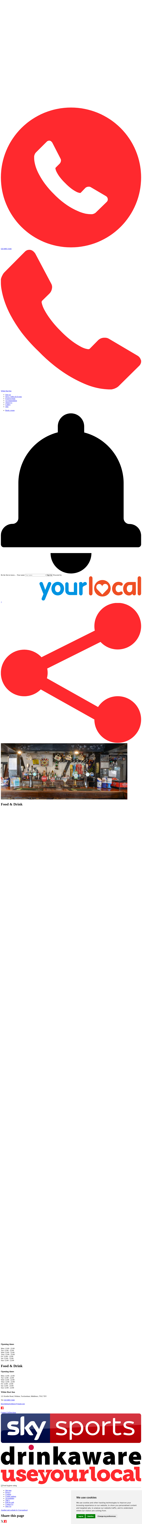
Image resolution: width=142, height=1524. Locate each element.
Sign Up (49, 575)
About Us (8, 403)
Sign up (8, 395)
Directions (12, 1412)
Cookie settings (10, 1496)
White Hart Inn (6, 391)
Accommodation (11, 401)
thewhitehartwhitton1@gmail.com (13, 1404)
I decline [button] (90, 1516)
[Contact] (71, 106)
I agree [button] (80, 1516)
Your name (21, 575)
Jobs (6, 407)
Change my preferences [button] (107, 1516)
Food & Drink (10, 399)
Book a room (10, 410)
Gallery (8, 405)
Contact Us (5, 1412)
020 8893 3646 (9, 1400)
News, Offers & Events (13, 397)
